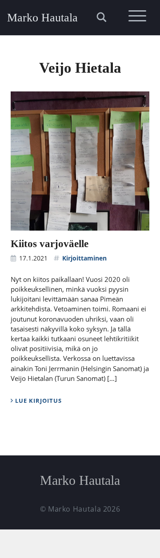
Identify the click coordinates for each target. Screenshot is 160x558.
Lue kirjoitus (37, 401)
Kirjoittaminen (84, 258)
